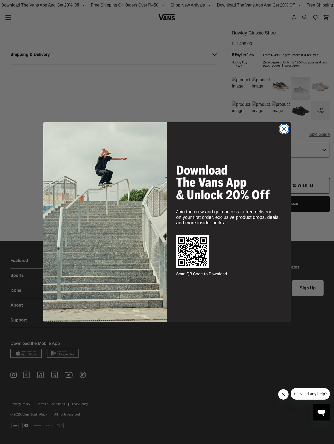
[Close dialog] (284, 128)
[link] (223, 182)
